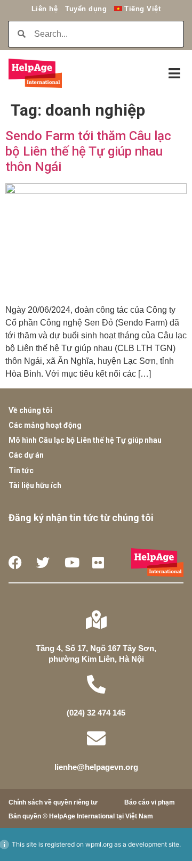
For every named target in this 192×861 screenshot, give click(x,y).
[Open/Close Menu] (174, 73)
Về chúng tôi (30, 410)
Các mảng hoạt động (45, 425)
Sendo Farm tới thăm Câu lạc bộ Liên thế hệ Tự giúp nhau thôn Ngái (88, 151)
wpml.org (99, 844)
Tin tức (21, 470)
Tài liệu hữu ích (35, 485)
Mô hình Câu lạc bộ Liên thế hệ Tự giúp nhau (85, 440)
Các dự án (26, 455)
